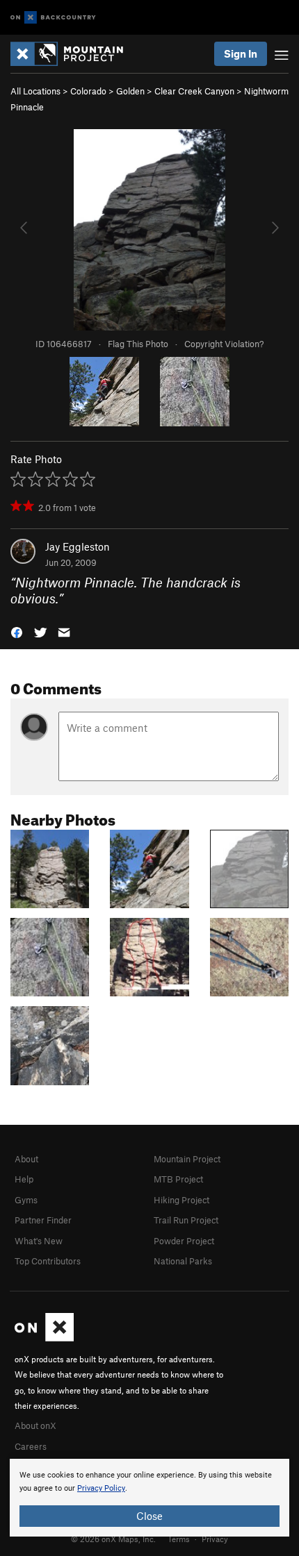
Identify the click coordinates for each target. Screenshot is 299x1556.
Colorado (88, 91)
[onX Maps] (44, 1338)
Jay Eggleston (77, 546)
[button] (16, 631)
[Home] (73, 54)
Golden (130, 91)
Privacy (215, 1539)
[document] (149, 1498)
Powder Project (184, 1240)
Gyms (26, 1199)
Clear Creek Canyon (194, 91)
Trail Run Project (186, 1219)
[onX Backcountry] (53, 17)
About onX (35, 1425)
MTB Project (178, 1179)
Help (24, 1179)
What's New (39, 1240)
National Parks (183, 1260)
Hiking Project (181, 1199)
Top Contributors (48, 1260)
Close (149, 1515)
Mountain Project (187, 1158)
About (26, 1158)
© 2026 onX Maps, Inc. (113, 1539)
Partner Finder (43, 1219)
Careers (31, 1446)
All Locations (35, 91)
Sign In (240, 53)
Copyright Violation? (224, 343)
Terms (179, 1539)
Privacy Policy (101, 1488)
